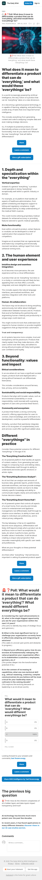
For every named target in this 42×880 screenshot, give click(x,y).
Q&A (3, 11)
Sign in (37, 3)
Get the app (32, 869)
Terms (17, 863)
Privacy (11, 863)
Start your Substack (15, 869)
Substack (9, 875)
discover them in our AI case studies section (20, 826)
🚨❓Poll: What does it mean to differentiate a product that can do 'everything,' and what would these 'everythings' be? (17, 17)
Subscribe (28, 3)
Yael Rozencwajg (9, 23)
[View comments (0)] (34, 23)
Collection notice (27, 863)
